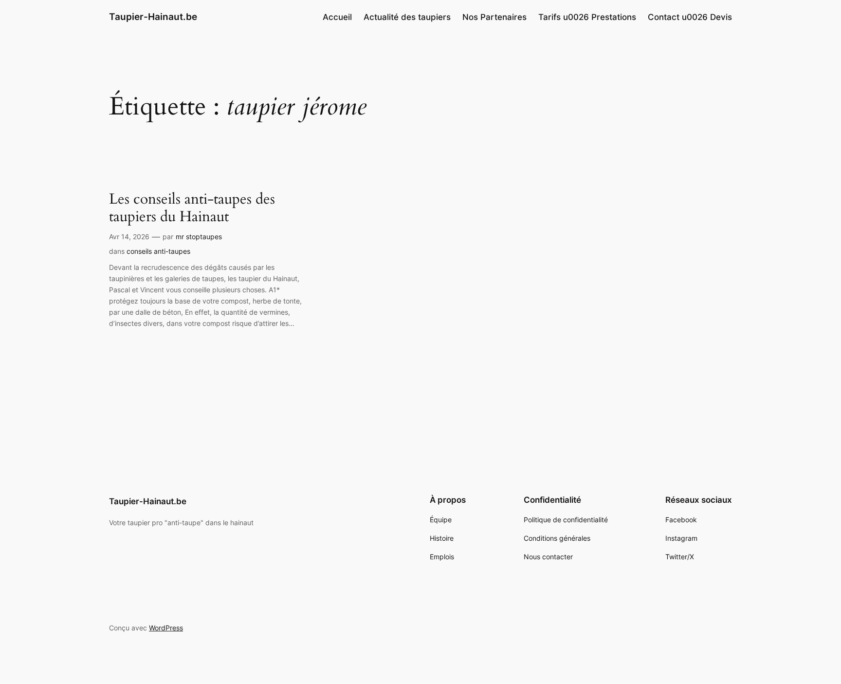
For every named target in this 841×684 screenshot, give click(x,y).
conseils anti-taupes (158, 251)
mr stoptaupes (199, 236)
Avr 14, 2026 (129, 236)
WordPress (166, 628)
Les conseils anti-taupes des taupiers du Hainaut (192, 208)
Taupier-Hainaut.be (153, 16)
